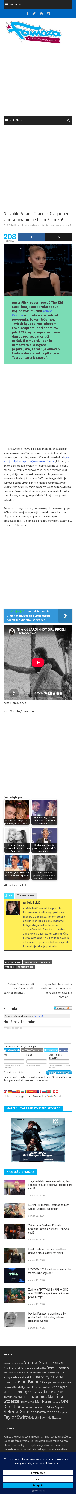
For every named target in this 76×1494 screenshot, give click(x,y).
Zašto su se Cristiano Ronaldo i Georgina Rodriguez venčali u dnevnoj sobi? (48, 1229)
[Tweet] (58, 237)
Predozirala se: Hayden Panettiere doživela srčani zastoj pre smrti (47, 1251)
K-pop (46, 1382)
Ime (5, 1054)
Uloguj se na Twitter (51, 1050)
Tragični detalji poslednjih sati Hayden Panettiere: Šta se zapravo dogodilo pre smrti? (50, 1185)
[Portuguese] (48, 1091)
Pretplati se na (11, 1072)
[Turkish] (35, 1091)
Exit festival (37, 1373)
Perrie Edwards (28, 1407)
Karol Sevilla (66, 1382)
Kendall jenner (22, 1387)
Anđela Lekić (32, 225)
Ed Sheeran (25, 1372)
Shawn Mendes (47, 1412)
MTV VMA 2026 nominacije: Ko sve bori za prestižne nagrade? (50, 1271)
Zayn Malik (47, 1417)
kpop (55, 1387)
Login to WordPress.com (32, 1050)
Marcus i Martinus (32, 1396)
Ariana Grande (25, 967)
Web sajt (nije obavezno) (55, 1056)
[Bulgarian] (22, 1091)
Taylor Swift (15, 1417)
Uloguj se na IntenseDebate (12, 1050)
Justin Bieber (27, 1381)
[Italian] (52, 1091)
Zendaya (59, 1418)
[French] (39, 1091)
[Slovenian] (14, 1091)
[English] (5, 1091)
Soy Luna (64, 1412)
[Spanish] (31, 1091)
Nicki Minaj (55, 1402)
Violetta (33, 1417)
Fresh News (31, 962)
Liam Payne (23, 1392)
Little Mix (49, 1392)
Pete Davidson (40, 1407)
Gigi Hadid (61, 1372)
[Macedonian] (18, 1091)
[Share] (31, 237)
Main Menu (16, 120)
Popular (45, 962)
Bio (10, 895)
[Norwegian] (56, 1091)
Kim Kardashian (41, 1387)
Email (29, 1054)
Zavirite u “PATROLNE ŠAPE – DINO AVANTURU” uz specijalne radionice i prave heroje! (48, 1293)
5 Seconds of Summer (13, 1363)
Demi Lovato (57, 1367)
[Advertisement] (38, 81)
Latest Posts (27, 895)
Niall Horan (43, 1401)
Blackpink (10, 1368)
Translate (59, 1096)
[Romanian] (27, 1091)
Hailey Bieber (27, 1377)
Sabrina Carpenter (55, 1407)
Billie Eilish (60, 1363)
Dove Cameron (11, 1372)
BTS (19, 1367)
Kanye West (55, 1382)
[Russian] (44, 1091)
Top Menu (15, 4)
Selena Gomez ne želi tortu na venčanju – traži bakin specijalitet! (19, 988)
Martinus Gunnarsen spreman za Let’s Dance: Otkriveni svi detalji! (48, 1206)
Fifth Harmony (48, 1372)
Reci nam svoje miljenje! (58, 225)
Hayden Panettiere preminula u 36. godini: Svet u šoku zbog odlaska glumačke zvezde (47, 1317)
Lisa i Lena (37, 1392)
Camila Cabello (34, 1368)
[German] (10, 1091)
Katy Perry (8, 1387)
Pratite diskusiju (69, 1008)
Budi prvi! (38, 1015)
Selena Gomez (19, 1411)
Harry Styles (44, 1377)
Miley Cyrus (27, 1401)
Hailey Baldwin (12, 1377)
